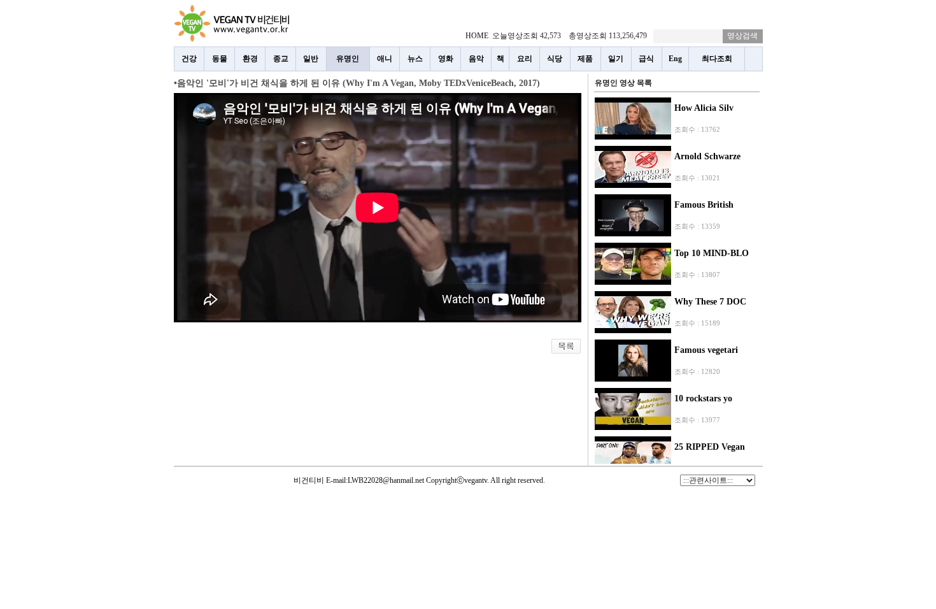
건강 (189, 58)
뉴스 (415, 58)
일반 (310, 58)
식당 (554, 58)
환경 (250, 58)
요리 (524, 58)
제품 (585, 58)
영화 (445, 58)
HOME (476, 35)
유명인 (347, 58)
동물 (219, 58)
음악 (476, 58)
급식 (646, 58)
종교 (280, 58)
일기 (615, 58)
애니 (384, 58)
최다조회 (717, 58)
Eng (675, 58)
